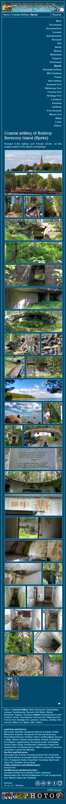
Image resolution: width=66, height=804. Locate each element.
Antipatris (46, 747)
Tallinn (38, 747)
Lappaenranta (23, 742)
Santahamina (54, 35)
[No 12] (52, 344)
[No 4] (33, 206)
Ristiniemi (56, 54)
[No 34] (53, 665)
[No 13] (14, 367)
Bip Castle (9, 732)
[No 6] (33, 229)
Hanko (24, 760)
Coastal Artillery (20, 14)
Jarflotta (57, 107)
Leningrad (45, 773)
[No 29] (23, 619)
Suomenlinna (54, 28)
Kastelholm (54, 739)
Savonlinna (53, 742)
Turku (14, 745)
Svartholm (33, 760)
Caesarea (57, 747)
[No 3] (13, 206)
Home (6, 14)
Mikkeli (12, 778)
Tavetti (7, 745)
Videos (58, 125)
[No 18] (13, 435)
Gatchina (19, 732)
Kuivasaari (55, 24)
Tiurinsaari (55, 62)
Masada (30, 750)
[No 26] (52, 573)
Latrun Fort (20, 750)
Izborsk (38, 732)
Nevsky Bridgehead (31, 775)
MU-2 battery (54, 73)
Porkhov (29, 737)
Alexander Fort (11, 755)
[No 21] (33, 481)
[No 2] (33, 183)
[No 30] (52, 619)
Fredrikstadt (30, 745)
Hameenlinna (33, 739)
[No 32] (48, 642)
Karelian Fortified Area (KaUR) (19, 773)
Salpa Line (21, 778)
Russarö (57, 39)
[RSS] (37, 785)
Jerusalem (9, 750)
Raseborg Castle (39, 742)
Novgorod (29, 734)
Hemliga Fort (54, 95)
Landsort (56, 99)
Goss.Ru (58, 790)
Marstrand (54, 760)
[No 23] (33, 527)
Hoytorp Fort (10, 747)
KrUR (37, 773)
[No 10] (33, 321)
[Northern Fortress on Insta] (60, 785)
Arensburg (22, 747)
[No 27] (15, 596)
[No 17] (53, 413)
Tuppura (57, 58)
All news (19, 785)
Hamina (44, 739)
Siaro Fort (9, 762)
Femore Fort (55, 92)
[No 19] (43, 435)
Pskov (37, 737)
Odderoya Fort (53, 88)
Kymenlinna (10, 742)
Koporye (19, 734)
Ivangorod (29, 732)
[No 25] (23, 573)
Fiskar (58, 77)
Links (58, 121)
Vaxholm (18, 762)
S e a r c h (9, 785)
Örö (59, 43)
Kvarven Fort (54, 84)
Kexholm (47, 732)
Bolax (58, 47)
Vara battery (55, 80)
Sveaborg (43, 760)
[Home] (33, 11)
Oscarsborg (29, 762)
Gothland (31, 778)
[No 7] (33, 252)
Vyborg (23, 739)
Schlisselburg (47, 737)
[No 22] (33, 504)
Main (59, 21)
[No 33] (23, 665)
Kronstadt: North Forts (33, 757)
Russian (57, 14)
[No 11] (22, 344)
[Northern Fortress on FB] (54, 785)
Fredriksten (42, 745)
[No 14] (44, 367)
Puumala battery (52, 69)
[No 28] (45, 596)
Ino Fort (23, 755)
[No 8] (33, 275)
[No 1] (33, 160)
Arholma (57, 103)
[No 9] (33, 298)
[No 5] (53, 206)
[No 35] (11, 688)
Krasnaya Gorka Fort (37, 755)
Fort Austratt (54, 110)
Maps (58, 118)
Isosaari (57, 32)
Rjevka (58, 50)
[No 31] (18, 642)
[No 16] (23, 413)
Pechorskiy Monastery (45, 734)
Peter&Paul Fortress (14, 737)
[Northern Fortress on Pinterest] (49, 785)
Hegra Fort (54, 745)
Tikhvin (15, 739)
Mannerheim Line (12, 775)
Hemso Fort (9, 767)
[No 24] (33, 550)
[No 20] (33, 458)
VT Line (45, 775)
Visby (20, 745)
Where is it (55, 114)
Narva (31, 747)
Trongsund (15, 760)
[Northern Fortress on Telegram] (43, 785)
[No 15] (33, 390)
